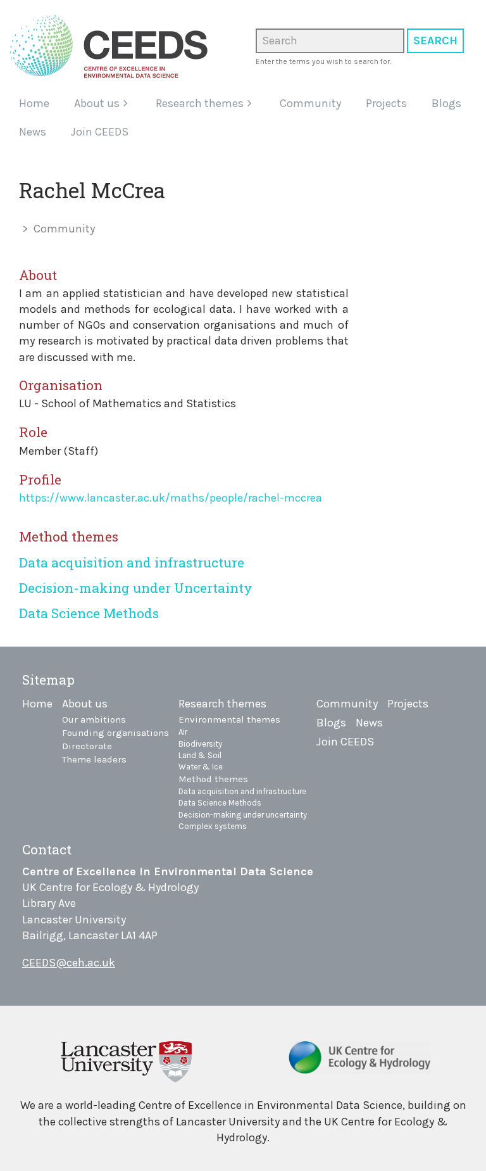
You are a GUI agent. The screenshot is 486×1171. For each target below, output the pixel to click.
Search (435, 40)
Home (34, 103)
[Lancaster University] (126, 1060)
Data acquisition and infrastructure (131, 562)
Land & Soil (199, 755)
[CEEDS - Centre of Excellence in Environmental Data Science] (113, 46)
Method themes (213, 779)
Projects (386, 103)
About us (97, 103)
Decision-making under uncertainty (242, 815)
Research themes (200, 103)
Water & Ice (200, 766)
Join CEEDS (99, 132)
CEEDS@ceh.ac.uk (68, 963)
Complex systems (212, 826)
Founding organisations (115, 732)
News (32, 132)
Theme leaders (94, 759)
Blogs (446, 103)
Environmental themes (229, 719)
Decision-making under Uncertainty (135, 588)
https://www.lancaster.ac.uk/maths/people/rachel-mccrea (170, 498)
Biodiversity (200, 744)
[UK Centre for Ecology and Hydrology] (360, 1062)
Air (182, 732)
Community (310, 103)
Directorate (87, 746)
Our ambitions (94, 719)
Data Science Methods (89, 613)
